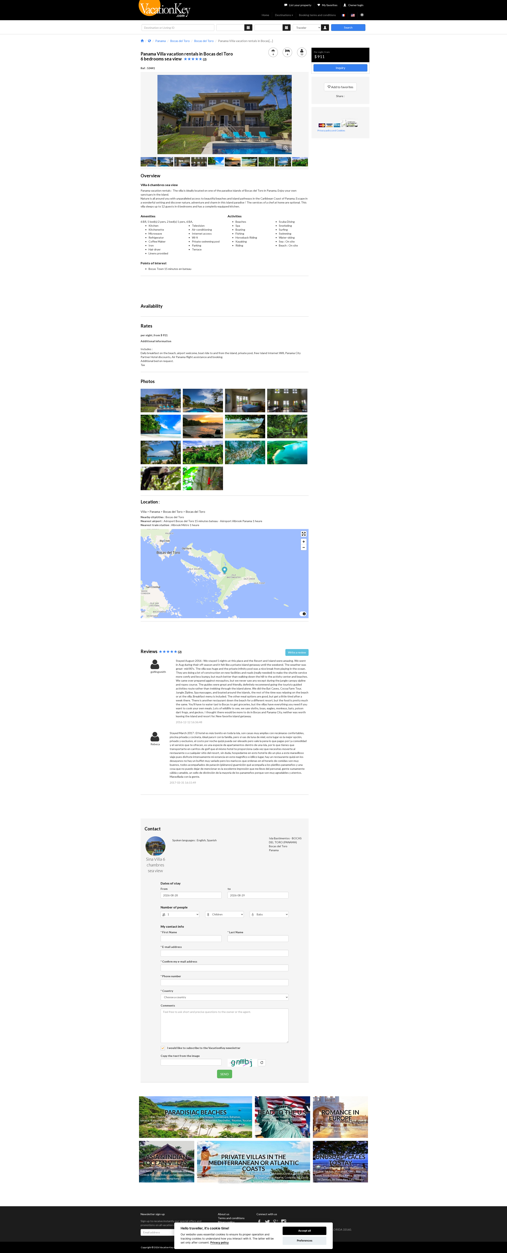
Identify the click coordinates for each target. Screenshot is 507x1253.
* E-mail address (171, 946)
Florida (195, 1116)
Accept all (304, 1230)
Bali (153, 1116)
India (164, 1174)
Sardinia (298, 1173)
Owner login (355, 5)
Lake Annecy (356, 1179)
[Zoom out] (304, 547)
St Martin (172, 1116)
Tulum (318, 1175)
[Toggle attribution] (304, 613)
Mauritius (211, 1120)
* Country (167, 990)
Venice (338, 1123)
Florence (329, 1123)
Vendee (267, 1181)
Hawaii (299, 1116)
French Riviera (205, 1173)
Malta (212, 1177)
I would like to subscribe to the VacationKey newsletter (203, 1048)
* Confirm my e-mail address (179, 961)
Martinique (206, 1116)
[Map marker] (224, 571)
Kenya (348, 1175)
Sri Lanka (171, 1124)
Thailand (161, 1116)
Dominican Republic (174, 1120)
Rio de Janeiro (325, 1167)
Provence (334, 1127)
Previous (151, 114)
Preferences (304, 1240)
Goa (170, 1174)
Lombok (144, 1174)
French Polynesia (203, 1124)
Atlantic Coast (223, 1173)
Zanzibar (318, 1171)
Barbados (156, 1120)
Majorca (256, 1173)
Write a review (297, 652)
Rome (319, 1123)
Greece (266, 1173)
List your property (300, 5)
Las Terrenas (185, 1124)
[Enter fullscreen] (304, 534)
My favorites (329, 5)
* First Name (169, 932)
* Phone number (171, 976)
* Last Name (235, 932)
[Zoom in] (304, 541)
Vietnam (189, 1174)
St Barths (184, 1116)
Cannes (347, 1123)
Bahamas (235, 1116)
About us (223, 1214)
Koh (142, 1171)
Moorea (226, 1124)
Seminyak (176, 1171)
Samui (149, 1171)
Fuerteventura (248, 1177)
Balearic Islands (196, 1120)
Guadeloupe (221, 1116)
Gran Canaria (265, 1177)
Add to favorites (342, 87)
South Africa (341, 1167)
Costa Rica (354, 1171)
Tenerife (222, 1177)
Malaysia (155, 1174)
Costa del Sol (292, 1177)
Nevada (284, 1120)
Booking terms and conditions (317, 15)
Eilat (364, 1171)
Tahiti (217, 1124)
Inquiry (340, 68)
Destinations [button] (283, 15)
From (164, 888)
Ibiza (247, 1173)
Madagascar (357, 1167)
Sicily (306, 1173)
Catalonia (245, 1181)
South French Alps (333, 1175)
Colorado (296, 1120)
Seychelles (224, 1120)
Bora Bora (238, 1124)
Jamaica (144, 1120)
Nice (355, 1123)
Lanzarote (233, 1177)
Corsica (287, 1173)
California (267, 1116)
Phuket (158, 1171)
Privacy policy (226, 1222)
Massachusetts (270, 1120)
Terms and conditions (231, 1218)
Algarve (278, 1177)
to (229, 888)
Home (265, 15)
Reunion (236, 1120)
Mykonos (276, 1173)
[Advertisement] (224, 288)
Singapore (160, 1178)
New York (279, 1116)
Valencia (356, 1127)
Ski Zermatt (324, 1179)
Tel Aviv (329, 1171)
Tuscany (257, 1181)
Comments (168, 1005)
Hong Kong (173, 1178)
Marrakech (341, 1171)
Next (298, 114)
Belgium (345, 1127)
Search (348, 27)
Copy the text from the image (180, 1055)
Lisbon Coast (280, 1181)
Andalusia (233, 1181)
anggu (188, 1171)
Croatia (203, 1177)
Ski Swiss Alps (340, 1179)
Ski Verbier (359, 1175)
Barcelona (340, 1131)
